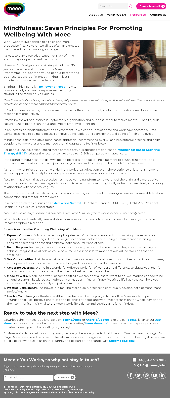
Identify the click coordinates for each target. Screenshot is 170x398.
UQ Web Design (74, 389)
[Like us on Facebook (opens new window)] (130, 375)
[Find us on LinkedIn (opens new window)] (162, 375)
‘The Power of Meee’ (51, 86)
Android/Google (97, 319)
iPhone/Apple (72, 319)
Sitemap (59, 389)
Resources (138, 14)
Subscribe (63, 377)
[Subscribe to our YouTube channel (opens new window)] (154, 375)
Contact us (158, 14)
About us (96, 14)
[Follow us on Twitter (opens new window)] (138, 375)
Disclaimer (10, 389)
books (132, 319)
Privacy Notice (25, 389)
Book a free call (150, 6)
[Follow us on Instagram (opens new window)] (146, 375)
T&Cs (50, 389)
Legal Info (40, 389)
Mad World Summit (67, 203)
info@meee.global (153, 365)
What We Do (116, 14)
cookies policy (86, 392)
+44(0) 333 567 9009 (151, 360)
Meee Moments (96, 323)
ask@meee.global (122, 340)
